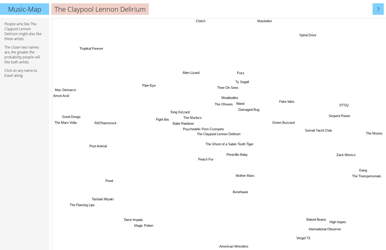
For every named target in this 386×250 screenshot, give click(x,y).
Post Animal (98, 146)
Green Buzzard (283, 122)
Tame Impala (132, 219)
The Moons (374, 133)
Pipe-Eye (149, 85)
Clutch (200, 21)
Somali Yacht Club (318, 135)
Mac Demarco (65, 90)
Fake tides (286, 101)
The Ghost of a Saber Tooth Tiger (230, 144)
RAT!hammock (106, 123)
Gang (363, 170)
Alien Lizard (190, 73)
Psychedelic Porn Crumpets (203, 129)
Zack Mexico (345, 154)
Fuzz (239, 72)
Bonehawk (241, 192)
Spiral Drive (308, 36)
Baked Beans (316, 219)
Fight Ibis (163, 120)
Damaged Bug (248, 109)
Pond (109, 180)
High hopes (338, 222)
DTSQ (343, 105)
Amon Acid (61, 96)
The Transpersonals (366, 176)
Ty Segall (241, 81)
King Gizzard (179, 112)
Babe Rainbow (183, 123)
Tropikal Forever (91, 48)
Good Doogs (71, 116)
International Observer (325, 229)
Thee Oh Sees (227, 87)
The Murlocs (193, 118)
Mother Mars (245, 175)
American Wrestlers (233, 246)
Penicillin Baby (237, 154)
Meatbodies (229, 97)
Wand (240, 103)
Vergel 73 (304, 237)
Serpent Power (339, 115)
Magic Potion (143, 225)
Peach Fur (206, 159)
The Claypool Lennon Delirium (219, 134)
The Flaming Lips (81, 204)
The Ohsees (223, 104)
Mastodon (264, 21)
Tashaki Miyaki (102, 199)
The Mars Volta (66, 122)
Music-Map (24, 9)
